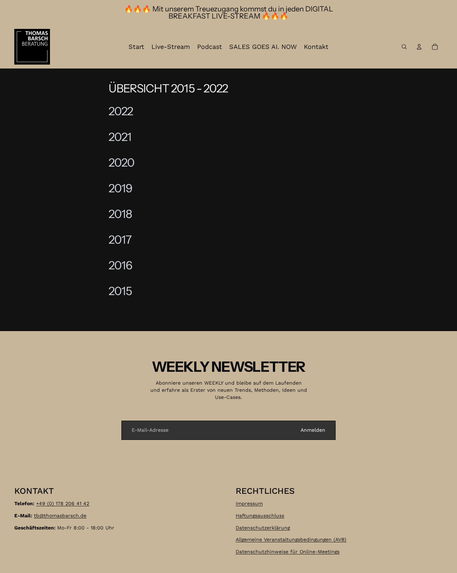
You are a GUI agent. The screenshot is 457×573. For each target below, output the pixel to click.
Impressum (249, 503)
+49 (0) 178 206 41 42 (62, 503)
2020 (121, 162)
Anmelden (313, 430)
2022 (121, 111)
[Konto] (419, 47)
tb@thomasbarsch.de (60, 515)
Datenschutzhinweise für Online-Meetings (288, 551)
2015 (120, 291)
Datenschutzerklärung (263, 527)
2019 (120, 188)
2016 (120, 265)
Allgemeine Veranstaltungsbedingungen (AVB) (291, 539)
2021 (120, 137)
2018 (120, 214)
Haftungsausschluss (260, 515)
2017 (120, 240)
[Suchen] (404, 47)
